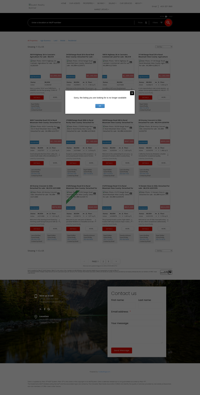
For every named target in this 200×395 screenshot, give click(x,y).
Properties (88, 3)
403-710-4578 (35, 108)
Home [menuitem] (63, 3)
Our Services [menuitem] (126, 3)
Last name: (144, 300)
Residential (72, 40)
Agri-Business (46, 40)
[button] (40, 309)
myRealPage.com (104, 372)
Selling (112, 3)
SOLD (170, 16)
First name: (117, 300)
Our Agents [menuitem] (74, 3)
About (138, 3)
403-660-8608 (88, 239)
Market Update (101, 9)
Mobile (62, 40)
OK (100, 106)
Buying (101, 3)
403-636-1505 (35, 174)
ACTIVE (162, 16)
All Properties (33, 40)
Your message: (120, 323)
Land (55, 40)
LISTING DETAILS (37, 97)
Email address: (120, 311)
